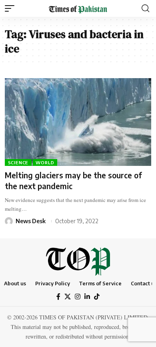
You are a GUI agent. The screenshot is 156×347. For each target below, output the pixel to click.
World (45, 162)
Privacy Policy (52, 283)
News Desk (31, 221)
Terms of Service (100, 283)
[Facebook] (58, 296)
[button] (11, 8)
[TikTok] (97, 296)
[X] (67, 296)
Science (18, 162)
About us (15, 283)
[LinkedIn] (87, 296)
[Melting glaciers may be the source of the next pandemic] (78, 122)
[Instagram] (77, 296)
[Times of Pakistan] (78, 8)
